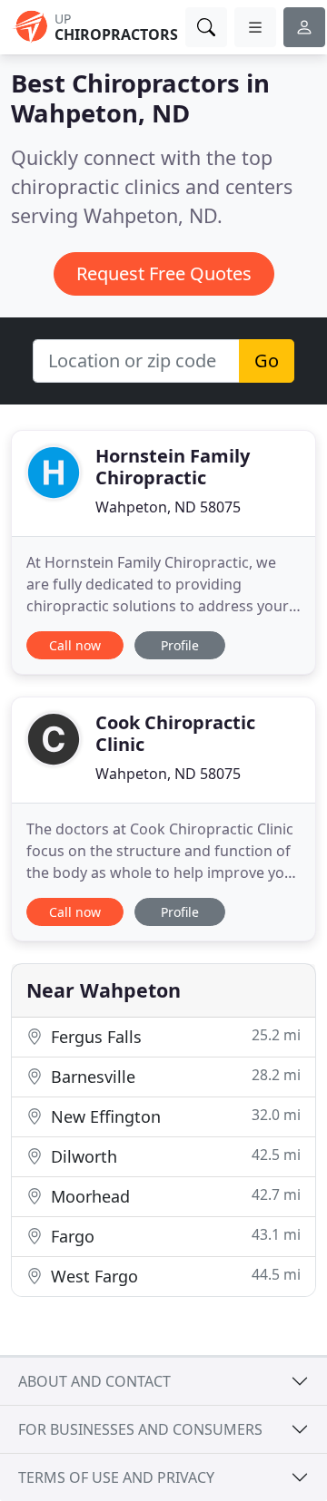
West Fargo (173, 1275)
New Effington (173, 1116)
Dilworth (173, 1156)
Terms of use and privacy (116, 1477)
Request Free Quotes (164, 273)
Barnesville (173, 1076)
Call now (75, 645)
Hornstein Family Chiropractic (172, 466)
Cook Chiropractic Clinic (175, 733)
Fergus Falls (173, 1036)
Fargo (173, 1235)
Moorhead (173, 1195)
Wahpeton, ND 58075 (168, 507)
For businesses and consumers (140, 1429)
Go (266, 360)
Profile (180, 645)
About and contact (94, 1381)
